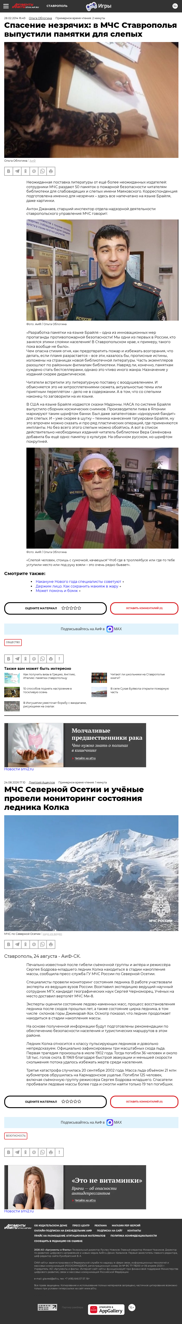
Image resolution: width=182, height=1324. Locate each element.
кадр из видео (52, 934)
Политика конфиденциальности (134, 1235)
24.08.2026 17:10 (14, 782)
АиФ (33, 160)
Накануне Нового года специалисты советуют (78, 582)
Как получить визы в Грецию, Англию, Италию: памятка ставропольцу (49, 676)
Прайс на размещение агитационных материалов (69, 1235)
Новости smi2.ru (19, 769)
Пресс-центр (80, 1225)
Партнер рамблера (72, 1307)
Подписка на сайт (109, 1230)
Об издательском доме (50, 1225)
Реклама (101, 1225)
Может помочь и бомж (57, 591)
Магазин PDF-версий (126, 1225)
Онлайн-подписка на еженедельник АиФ (63, 1230)
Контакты (134, 1230)
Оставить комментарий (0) (144, 608)
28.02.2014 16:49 (14, 18)
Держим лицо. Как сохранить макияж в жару (77, 586)
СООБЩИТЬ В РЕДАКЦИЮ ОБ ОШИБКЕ (58, 1241)
